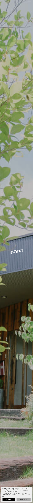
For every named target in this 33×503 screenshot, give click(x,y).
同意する (8, 499)
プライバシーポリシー (20, 494)
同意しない (23, 499)
